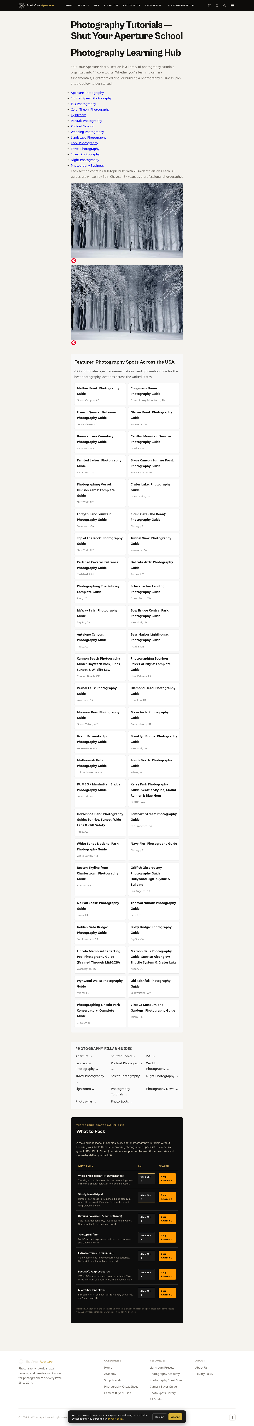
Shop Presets (154, 5)
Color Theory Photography (90, 109)
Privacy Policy (204, 1374)
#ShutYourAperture (181, 5)
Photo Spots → (122, 1101)
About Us (201, 1367)
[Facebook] (232, 1417)
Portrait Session (82, 126)
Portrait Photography (86, 121)
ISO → (150, 1056)
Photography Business (87, 165)
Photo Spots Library (163, 1393)
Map (96, 5)
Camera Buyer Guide (117, 1393)
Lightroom (78, 115)
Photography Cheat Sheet (121, 1386)
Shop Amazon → (166, 1178)
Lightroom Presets (162, 1367)
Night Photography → (162, 1076)
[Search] (217, 5)
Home (69, 5)
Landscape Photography (88, 137)
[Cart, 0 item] (209, 5)
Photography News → (162, 1089)
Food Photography (84, 143)
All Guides (111, 5)
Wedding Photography (87, 132)
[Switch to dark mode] (225, 5)
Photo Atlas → (86, 1101)
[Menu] (232, 5)
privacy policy (115, 1418)
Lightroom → (85, 1089)
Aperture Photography (87, 93)
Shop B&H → (145, 1178)
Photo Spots (131, 5)
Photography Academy (165, 1374)
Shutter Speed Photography (91, 98)
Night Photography (85, 160)
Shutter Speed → (123, 1056)
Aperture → (84, 1056)
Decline (159, 1416)
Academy (83, 5)
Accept (175, 1416)
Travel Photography (85, 149)
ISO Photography (83, 104)
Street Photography (85, 154)
